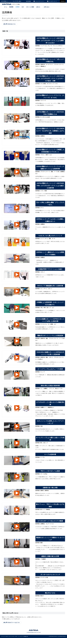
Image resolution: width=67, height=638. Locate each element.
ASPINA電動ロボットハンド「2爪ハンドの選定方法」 (50, 60)
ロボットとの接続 (30, 6)
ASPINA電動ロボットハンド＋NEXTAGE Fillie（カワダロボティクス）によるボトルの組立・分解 (50, 78)
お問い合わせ (46, 6)
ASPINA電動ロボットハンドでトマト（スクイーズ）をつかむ (50, 96)
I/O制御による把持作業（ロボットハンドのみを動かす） (50, 303)
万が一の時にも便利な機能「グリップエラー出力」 (50, 204)
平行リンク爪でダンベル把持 (50, 471)
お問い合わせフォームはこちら (12, 622)
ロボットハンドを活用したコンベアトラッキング (50, 422)
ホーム (5, 6)
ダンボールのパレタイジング (50, 574)
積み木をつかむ (50, 593)
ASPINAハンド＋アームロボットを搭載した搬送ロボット (50, 220)
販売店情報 (28, 1)
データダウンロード (53, 1)
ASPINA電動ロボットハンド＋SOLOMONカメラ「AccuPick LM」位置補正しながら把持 (50, 131)
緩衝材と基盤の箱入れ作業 (50, 556)
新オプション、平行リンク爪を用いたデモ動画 (50, 505)
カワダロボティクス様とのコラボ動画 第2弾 (50, 403)
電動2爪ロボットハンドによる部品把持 (50, 335)
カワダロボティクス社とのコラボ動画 (50, 521)
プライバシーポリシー (11, 636)
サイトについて (3, 636)
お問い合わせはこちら (10, 24)
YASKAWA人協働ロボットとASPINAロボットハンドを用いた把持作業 (50, 353)
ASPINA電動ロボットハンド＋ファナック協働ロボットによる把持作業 (50, 168)
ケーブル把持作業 (50, 454)
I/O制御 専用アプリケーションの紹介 (50, 269)
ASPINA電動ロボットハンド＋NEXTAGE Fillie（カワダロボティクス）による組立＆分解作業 (50, 185)
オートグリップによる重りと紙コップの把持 (50, 439)
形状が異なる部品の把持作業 (50, 385)
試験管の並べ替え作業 (50, 487)
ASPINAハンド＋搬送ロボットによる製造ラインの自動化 (50, 253)
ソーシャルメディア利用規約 (22, 636)
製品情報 (11, 6)
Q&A (23, 6)
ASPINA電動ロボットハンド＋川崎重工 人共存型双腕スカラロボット (50, 151)
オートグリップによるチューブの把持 (50, 369)
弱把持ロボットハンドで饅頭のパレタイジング (50, 539)
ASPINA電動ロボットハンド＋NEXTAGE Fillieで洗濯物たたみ (50, 113)
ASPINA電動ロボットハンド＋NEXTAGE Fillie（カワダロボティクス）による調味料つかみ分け (50, 40)
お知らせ (38, 6)
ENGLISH (63, 1)
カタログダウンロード (39, 1)
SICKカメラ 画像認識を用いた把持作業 (50, 286)
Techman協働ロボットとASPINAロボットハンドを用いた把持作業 (50, 320)
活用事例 (17, 6)
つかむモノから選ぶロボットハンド (50, 235)
